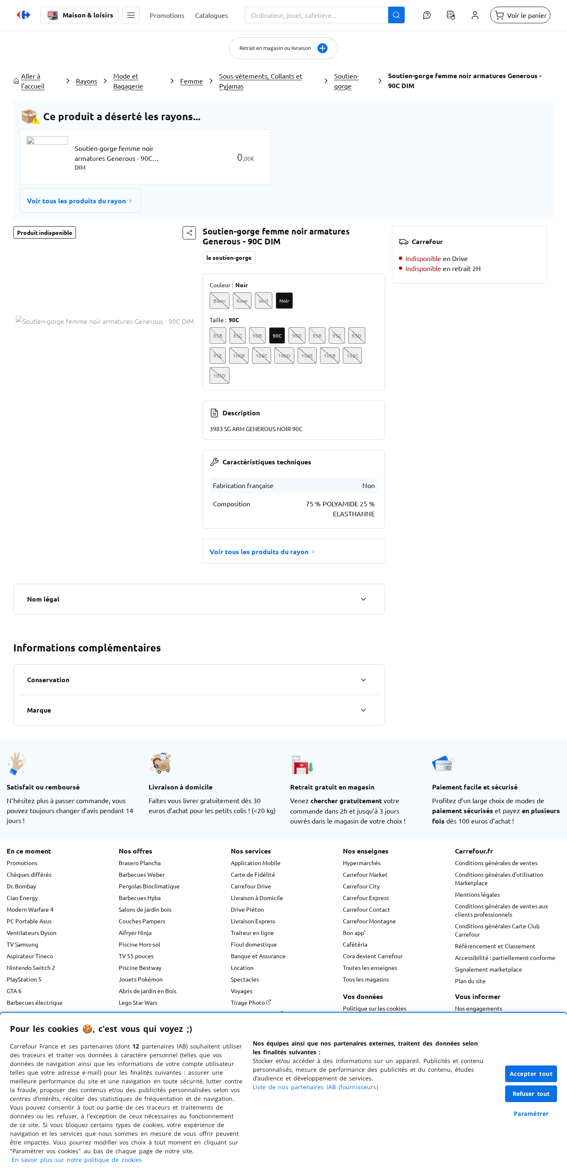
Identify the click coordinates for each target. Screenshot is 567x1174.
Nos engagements (478, 1008)
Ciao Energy (22, 897)
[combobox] (325, 15)
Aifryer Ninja (135, 932)
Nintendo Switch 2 (31, 967)
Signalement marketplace (488, 969)
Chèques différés (29, 874)
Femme (191, 80)
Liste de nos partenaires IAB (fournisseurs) (315, 1087)
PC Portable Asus (29, 921)
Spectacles (245, 979)
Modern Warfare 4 (30, 909)
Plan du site (470, 980)
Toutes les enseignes (370, 967)
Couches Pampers (142, 921)
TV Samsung (22, 944)
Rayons (86, 80)
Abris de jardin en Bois (147, 990)
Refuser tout (531, 1094)
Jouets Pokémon (141, 979)
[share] (189, 232)
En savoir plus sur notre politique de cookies (77, 1160)
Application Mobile (256, 862)
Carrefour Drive (251, 886)
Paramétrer (531, 1113)
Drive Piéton (247, 909)
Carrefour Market (365, 874)
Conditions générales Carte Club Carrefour (497, 930)
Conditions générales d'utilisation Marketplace (499, 878)
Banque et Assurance (258, 955)
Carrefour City (361, 886)
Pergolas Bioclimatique (149, 886)
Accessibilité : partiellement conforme (505, 957)
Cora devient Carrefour (373, 955)
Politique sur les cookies (374, 1008)
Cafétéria (355, 944)
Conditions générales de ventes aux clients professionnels (501, 910)
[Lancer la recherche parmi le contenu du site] (396, 15)
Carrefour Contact (366, 909)
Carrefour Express (366, 897)
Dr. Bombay (21, 886)
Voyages (241, 990)
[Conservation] (363, 679)
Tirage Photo (248, 1002)
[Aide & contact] (426, 15)
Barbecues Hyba (140, 897)
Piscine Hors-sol (139, 944)
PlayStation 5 (24, 979)
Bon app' (354, 932)
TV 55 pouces (136, 955)
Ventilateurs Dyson (31, 932)
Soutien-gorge (346, 81)
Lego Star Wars (138, 1002)
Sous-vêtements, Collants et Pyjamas (260, 81)
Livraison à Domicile (257, 897)
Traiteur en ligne (252, 932)
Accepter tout (531, 1074)
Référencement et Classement (495, 946)
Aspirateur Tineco (30, 955)
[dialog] (283, 1093)
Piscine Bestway (140, 967)
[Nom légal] (363, 599)
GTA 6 (14, 990)
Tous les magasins (366, 979)
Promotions (22, 862)
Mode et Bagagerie (128, 81)
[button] (130, 15)
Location (242, 967)
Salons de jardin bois (145, 909)
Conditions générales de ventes (496, 862)
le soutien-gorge (229, 257)
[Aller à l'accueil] (24, 15)
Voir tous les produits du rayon (76, 200)
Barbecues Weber (142, 874)
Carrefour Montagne (369, 921)
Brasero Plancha (140, 862)
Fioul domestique (254, 944)
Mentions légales (477, 894)
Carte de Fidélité (253, 874)
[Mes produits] (450, 15)
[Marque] (363, 710)
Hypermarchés (362, 862)
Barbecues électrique (35, 1002)
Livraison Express (253, 921)
